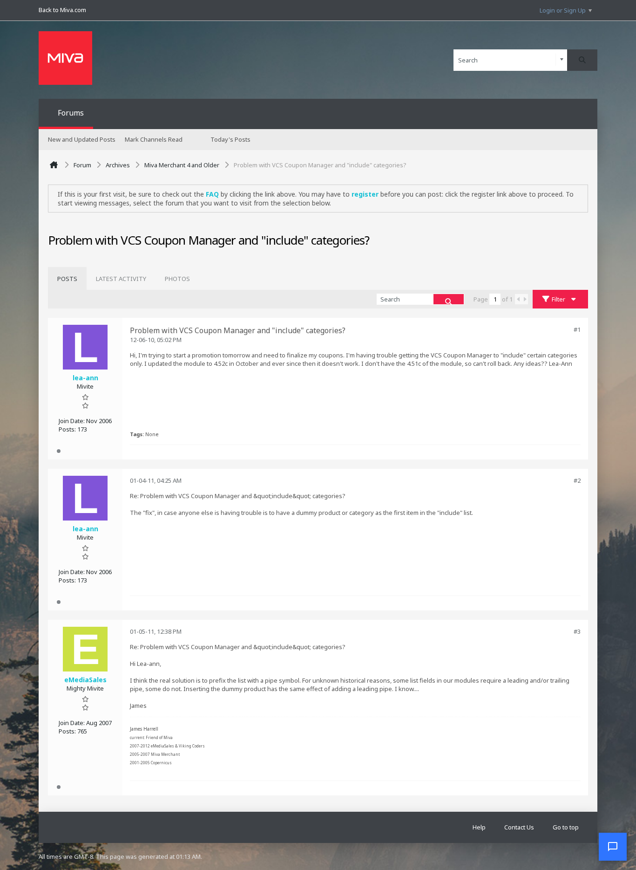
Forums (71, 113)
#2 (577, 480)
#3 (577, 631)
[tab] (67, 278)
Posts (67, 278)
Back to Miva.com (62, 10)
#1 (577, 329)
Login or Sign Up (563, 10)
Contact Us (519, 827)
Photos (177, 278)
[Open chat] (613, 847)
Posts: (67, 429)
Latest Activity (121, 278)
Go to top (566, 827)
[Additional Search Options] (562, 59)
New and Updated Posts (81, 139)
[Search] (582, 60)
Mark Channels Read (154, 139)
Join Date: (72, 421)
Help (479, 827)
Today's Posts (230, 139)
